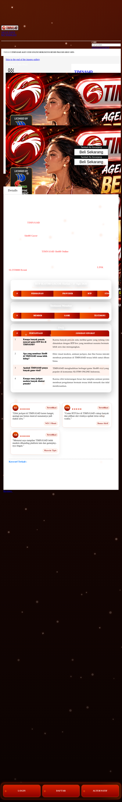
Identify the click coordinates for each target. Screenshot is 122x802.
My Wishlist (9, 35)
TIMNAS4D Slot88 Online (55, 251)
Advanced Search (100, 47)
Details (13, 190)
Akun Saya (8, 32)
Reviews (8, 491)
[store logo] (9, 29)
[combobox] (106, 44)
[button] (11, 71)
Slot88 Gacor (30, 235)
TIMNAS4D (7, 52)
